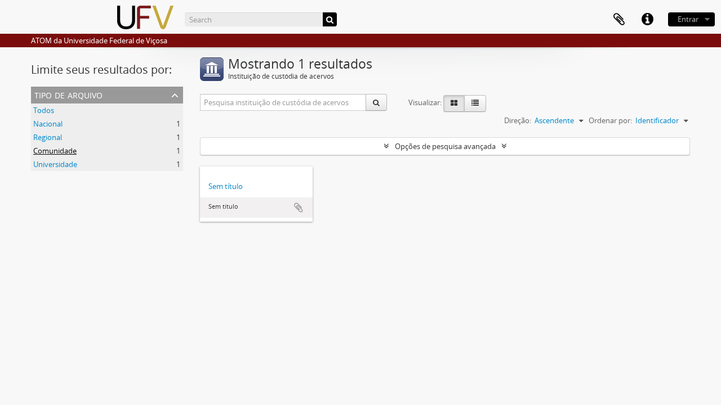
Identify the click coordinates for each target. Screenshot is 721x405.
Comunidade (55, 151)
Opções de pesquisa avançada (445, 146)
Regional (47, 137)
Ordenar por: (610, 120)
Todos (43, 110)
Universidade (55, 164)
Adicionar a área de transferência (298, 207)
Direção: (517, 120)
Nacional (48, 124)
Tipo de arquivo (68, 94)
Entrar (688, 19)
